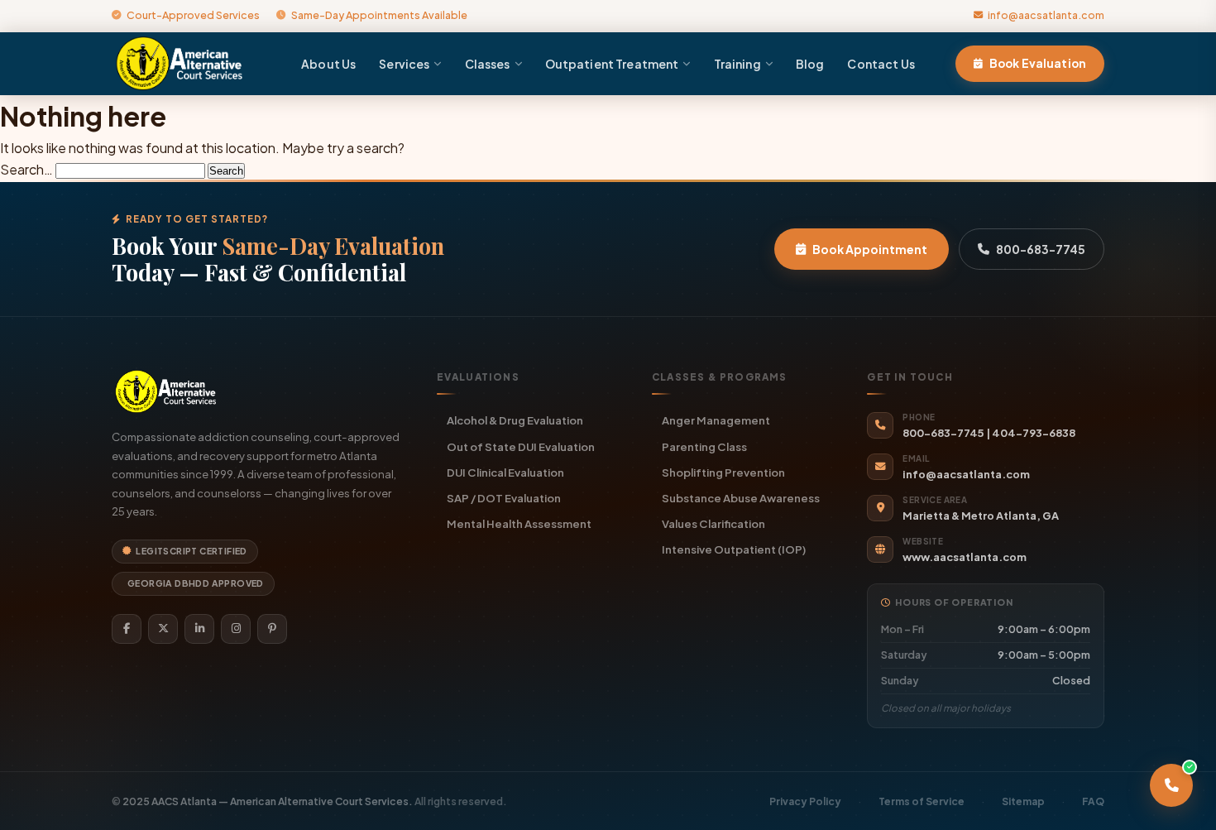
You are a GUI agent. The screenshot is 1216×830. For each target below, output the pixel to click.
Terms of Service (921, 801)
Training (737, 63)
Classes (487, 63)
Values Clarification (713, 523)
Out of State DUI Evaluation (521, 446)
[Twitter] (163, 629)
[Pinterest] (272, 629)
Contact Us (880, 63)
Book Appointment (869, 249)
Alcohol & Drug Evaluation (515, 420)
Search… (26, 169)
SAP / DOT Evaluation (504, 498)
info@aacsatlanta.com (1046, 15)
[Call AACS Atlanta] (1171, 785)
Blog (810, 63)
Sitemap (1023, 801)
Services (404, 63)
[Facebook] (126, 629)
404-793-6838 (1033, 432)
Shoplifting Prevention (723, 472)
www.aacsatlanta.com (964, 557)
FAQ (1093, 801)
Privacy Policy (805, 801)
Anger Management (716, 420)
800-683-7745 (1040, 249)
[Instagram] (236, 629)
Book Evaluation (1037, 63)
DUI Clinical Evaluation (505, 472)
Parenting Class (704, 446)
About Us (328, 63)
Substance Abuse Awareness (741, 498)
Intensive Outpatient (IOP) (734, 549)
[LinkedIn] (199, 629)
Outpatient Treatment (612, 63)
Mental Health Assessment (519, 523)
